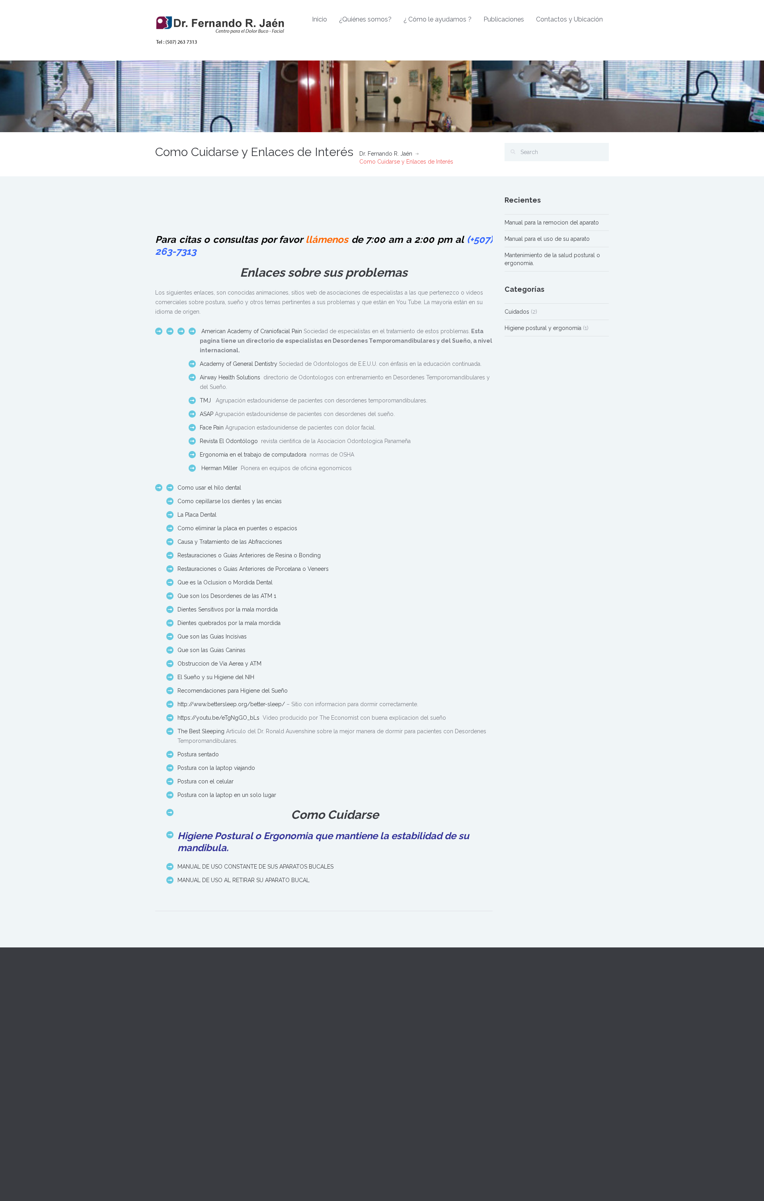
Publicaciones (503, 19)
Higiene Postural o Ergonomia (245, 836)
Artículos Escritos (410, 1086)
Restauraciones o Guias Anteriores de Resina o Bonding (249, 555)
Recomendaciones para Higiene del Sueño (232, 690)
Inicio (319, 19)
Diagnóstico (403, 1050)
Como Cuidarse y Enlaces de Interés (435, 1104)
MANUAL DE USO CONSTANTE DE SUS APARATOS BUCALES (255, 866)
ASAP (206, 414)
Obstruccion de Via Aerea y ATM (219, 663)
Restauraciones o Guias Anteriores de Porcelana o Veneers (253, 569)
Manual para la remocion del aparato (552, 222)
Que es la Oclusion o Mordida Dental (225, 582)
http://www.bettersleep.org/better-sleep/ (231, 704)
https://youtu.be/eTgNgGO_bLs (218, 718)
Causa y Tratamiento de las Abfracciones (229, 542)
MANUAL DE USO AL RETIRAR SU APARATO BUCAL (243, 880)
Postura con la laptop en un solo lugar (226, 795)
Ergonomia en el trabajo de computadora (253, 454)
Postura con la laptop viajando (216, 768)
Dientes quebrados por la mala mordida (229, 623)
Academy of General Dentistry (239, 364)
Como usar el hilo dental (209, 487)
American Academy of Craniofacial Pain (252, 331)
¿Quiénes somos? (365, 19)
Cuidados (517, 312)
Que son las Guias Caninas (211, 650)
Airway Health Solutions (230, 377)
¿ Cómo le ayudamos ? (437, 19)
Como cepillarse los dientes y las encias (229, 501)
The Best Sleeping (200, 731)
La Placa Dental (196, 515)
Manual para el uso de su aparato (547, 239)
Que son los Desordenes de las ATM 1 (226, 596)
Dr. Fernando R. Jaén (385, 153)
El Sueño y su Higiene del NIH (215, 677)
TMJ (206, 400)
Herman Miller (219, 468)
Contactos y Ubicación (569, 19)
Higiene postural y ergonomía (543, 328)
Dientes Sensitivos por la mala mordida (227, 609)
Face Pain (212, 427)
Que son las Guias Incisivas (212, 636)
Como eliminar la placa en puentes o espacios (237, 528)
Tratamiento (403, 1032)
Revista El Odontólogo (229, 441)
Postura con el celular (205, 781)
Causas (397, 1068)
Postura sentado (198, 754)
